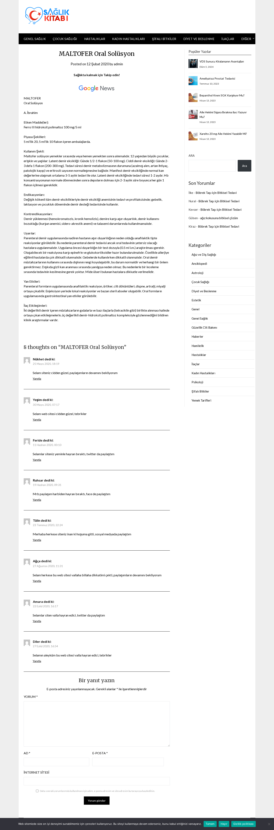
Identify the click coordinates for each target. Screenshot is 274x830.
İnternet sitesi (36, 772)
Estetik (196, 300)
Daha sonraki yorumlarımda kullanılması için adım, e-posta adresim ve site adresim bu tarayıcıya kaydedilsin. (97, 790)
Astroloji (197, 273)
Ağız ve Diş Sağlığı (204, 254)
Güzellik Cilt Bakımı (204, 327)
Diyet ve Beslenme (199, 39)
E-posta (100, 753)
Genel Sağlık (35, 39)
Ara (192, 155)
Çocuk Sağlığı (65, 39)
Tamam (210, 823)
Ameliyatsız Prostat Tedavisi (217, 78)
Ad (27, 753)
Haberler (197, 336)
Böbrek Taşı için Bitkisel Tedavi (216, 192)
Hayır (224, 823)
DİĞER (246, 39)
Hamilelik (198, 346)
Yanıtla (37, 378)
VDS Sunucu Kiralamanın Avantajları (222, 61)
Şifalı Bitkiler (164, 39)
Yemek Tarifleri (201, 400)
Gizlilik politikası (243, 823)
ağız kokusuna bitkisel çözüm (219, 218)
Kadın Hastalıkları (128, 39)
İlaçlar (227, 39)
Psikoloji (197, 382)
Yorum (31, 696)
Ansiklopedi (199, 263)
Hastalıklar (94, 39)
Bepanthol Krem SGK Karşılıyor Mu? (222, 95)
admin (118, 64)
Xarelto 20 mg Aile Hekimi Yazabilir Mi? (223, 133)
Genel (195, 309)
